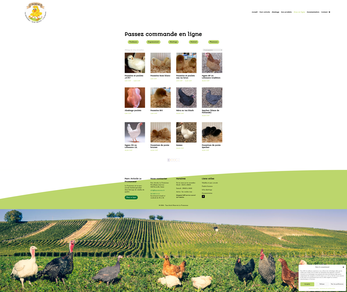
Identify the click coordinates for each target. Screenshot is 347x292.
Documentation (313, 12)
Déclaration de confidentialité (327, 288)
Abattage (275, 12)
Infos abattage (207, 190)
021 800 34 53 (155, 194)
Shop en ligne (299, 12)
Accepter (307, 284)
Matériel (193, 42)
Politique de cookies (314, 288)
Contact (324, 12)
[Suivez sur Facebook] (203, 196)
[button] (343, 267)
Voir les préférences (337, 284)
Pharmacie (214, 42)
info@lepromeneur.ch (157, 190)
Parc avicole (265, 12)
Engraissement (153, 42)
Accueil (255, 12)
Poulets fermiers (207, 186)
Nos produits (286, 12)
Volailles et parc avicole (210, 183)
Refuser (322, 284)
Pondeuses (133, 42)
